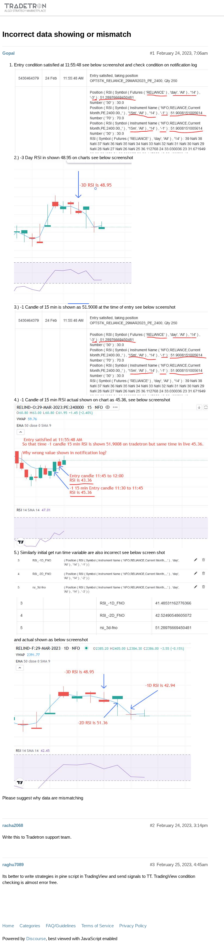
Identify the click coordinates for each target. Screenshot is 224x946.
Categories (30, 925)
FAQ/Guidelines (61, 925)
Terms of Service (97, 925)
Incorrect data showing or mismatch (66, 34)
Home (8, 925)
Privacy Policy (133, 925)
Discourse (36, 938)
